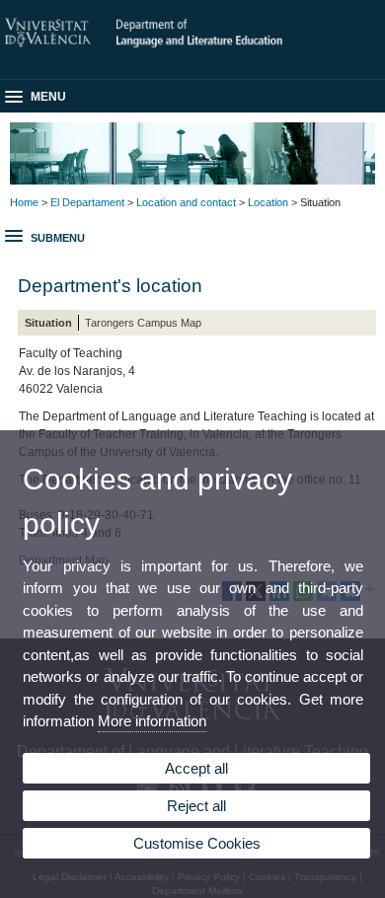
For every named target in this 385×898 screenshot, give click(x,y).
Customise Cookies (197, 843)
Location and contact (186, 202)
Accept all (196, 768)
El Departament (87, 202)
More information (152, 720)
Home (24, 202)
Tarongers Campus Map (143, 323)
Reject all (196, 805)
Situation (48, 323)
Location (268, 202)
